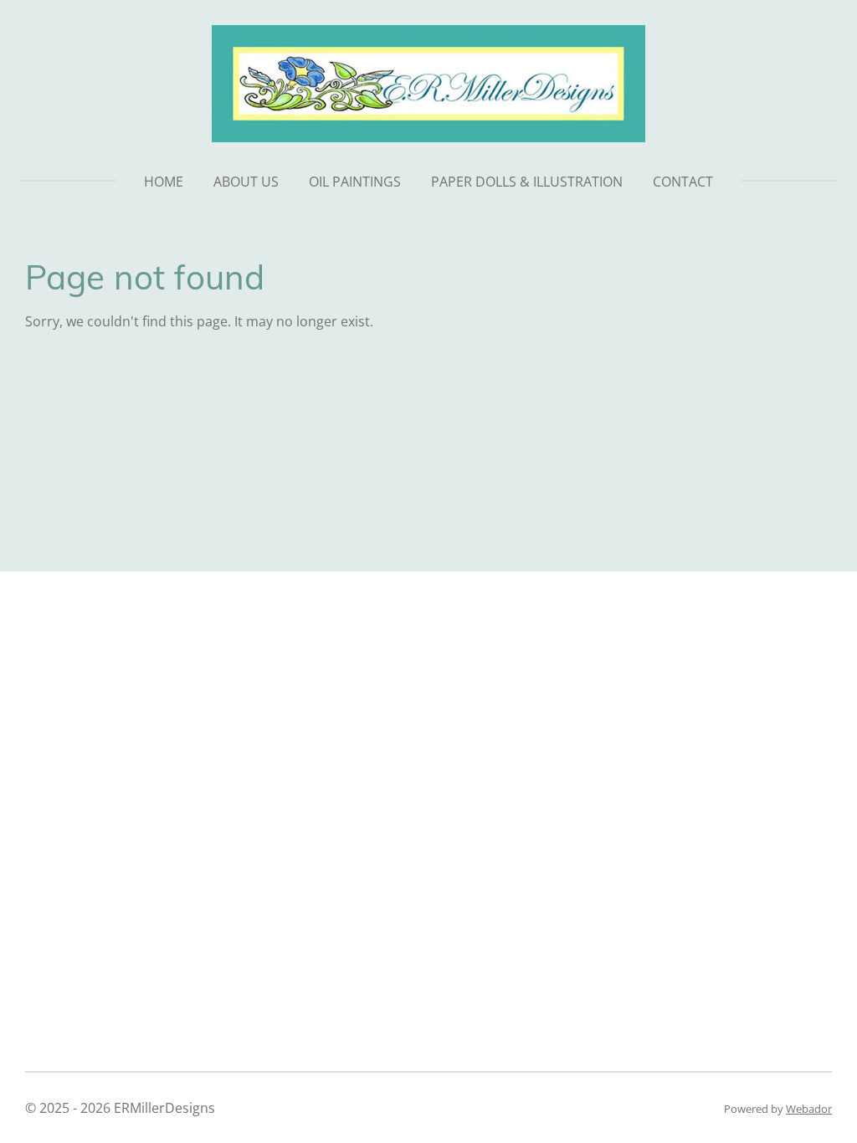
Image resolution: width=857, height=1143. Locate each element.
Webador (809, 1108)
